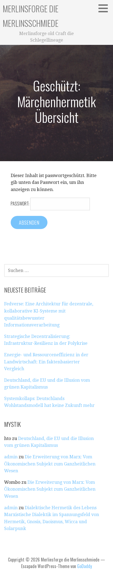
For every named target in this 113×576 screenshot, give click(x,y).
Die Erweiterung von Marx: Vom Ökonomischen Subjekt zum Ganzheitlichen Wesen (49, 463)
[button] (105, 8)
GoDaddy (84, 566)
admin (11, 456)
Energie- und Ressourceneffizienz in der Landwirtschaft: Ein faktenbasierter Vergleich (46, 361)
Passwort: (20, 203)
